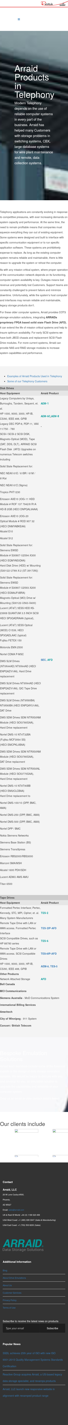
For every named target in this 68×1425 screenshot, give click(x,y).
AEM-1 (45, 403)
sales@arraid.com (16, 1209)
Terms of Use (9, 1307)
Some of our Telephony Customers (27, 381)
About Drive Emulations (14, 1277)
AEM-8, (45, 966)
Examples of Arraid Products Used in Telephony (34, 376)
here (55, 1098)
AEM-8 (55, 416)
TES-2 (44, 913)
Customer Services (12, 1292)
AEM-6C (45, 416)
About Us (7, 1285)
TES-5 (53, 966)
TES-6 (44, 941)
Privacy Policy (10, 1300)
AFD (50, 660)
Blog (5, 1270)
